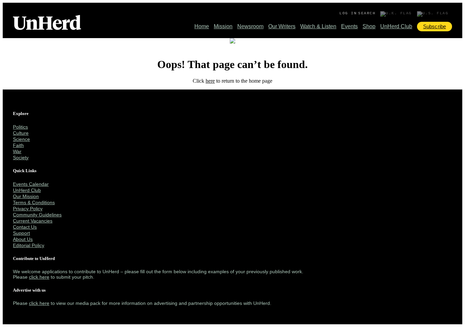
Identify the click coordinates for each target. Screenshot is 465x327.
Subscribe (434, 26)
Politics (20, 127)
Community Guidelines (37, 214)
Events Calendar (31, 184)
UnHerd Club (396, 26)
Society (21, 157)
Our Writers (281, 26)
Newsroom (250, 26)
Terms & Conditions (34, 202)
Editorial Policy (28, 245)
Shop (369, 26)
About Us (23, 239)
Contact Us (25, 227)
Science (21, 139)
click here (39, 277)
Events (349, 26)
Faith (18, 145)
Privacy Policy (28, 208)
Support (21, 233)
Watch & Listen (318, 26)
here (210, 81)
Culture (21, 133)
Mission (223, 26)
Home (201, 26)
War (17, 151)
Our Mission (26, 196)
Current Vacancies (32, 221)
